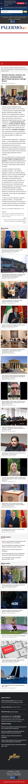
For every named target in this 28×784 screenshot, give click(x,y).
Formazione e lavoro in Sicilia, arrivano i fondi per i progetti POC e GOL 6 (13, 530)
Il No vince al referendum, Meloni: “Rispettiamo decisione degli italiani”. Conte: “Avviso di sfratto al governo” (14, 479)
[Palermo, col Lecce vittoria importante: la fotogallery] (14, 625)
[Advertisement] (14, 47)
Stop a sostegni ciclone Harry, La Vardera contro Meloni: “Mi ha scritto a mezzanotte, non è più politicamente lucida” (13, 402)
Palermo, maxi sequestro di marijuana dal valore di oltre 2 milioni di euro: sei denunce (14, 542)
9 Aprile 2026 (11, 327)
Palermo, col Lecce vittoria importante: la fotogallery (12, 550)
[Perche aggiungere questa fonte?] (26, 3)
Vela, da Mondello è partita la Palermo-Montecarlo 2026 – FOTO (11, 558)
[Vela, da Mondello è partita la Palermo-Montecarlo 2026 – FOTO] (14, 675)
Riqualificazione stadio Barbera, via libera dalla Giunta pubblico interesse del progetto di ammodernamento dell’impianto (13, 276)
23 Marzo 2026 (11, 481)
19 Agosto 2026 (13, 662)
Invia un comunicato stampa (19, 17)
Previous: (13, 214)
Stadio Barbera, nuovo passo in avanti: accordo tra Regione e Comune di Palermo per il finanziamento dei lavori (13, 351)
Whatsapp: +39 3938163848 (14, 19)
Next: (14, 220)
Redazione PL (5, 83)
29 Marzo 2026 (11, 405)
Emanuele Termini (6, 662)
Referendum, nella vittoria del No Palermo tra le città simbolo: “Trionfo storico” (14, 453)
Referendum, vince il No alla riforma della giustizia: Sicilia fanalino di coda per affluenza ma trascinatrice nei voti (13, 505)
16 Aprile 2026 (11, 303)
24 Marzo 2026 (11, 455)
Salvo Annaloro (5, 637)
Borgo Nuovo (7, 208)
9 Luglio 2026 (11, 252)
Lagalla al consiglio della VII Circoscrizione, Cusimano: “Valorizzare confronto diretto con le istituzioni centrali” (13, 428)
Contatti (10, 17)
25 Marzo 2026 (11, 431)
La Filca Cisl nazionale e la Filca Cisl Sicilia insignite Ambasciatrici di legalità (12, 301)
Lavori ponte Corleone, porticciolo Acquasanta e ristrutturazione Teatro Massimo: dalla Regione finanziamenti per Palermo (14, 377)
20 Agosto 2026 (11, 587)
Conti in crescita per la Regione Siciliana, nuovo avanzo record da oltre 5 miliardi (13, 325)
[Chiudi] (3, 3)
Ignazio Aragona (14, 711)
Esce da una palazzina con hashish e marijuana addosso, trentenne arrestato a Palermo (13, 546)
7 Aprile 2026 (11, 353)
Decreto (22, 208)
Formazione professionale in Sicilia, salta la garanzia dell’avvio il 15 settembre (12, 250)
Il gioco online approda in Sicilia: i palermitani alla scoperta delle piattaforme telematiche (13, 554)
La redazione (5, 17)
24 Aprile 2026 (11, 278)
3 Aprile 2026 (11, 379)
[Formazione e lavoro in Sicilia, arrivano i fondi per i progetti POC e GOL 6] (14, 519)
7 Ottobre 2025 (12, 83)
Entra (25, 11)
